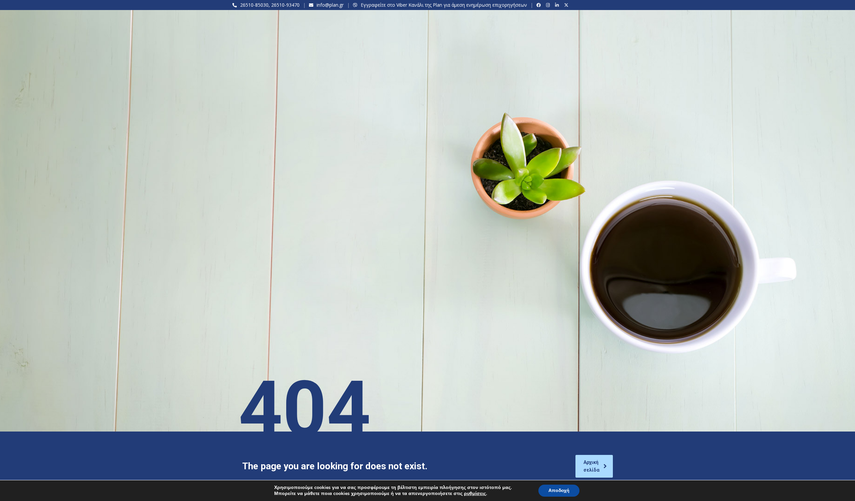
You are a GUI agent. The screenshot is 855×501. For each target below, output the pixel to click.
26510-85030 (254, 5)
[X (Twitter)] (567, 5)
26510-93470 (285, 5)
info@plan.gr (330, 5)
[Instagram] (549, 5)
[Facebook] (539, 5)
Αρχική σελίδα (591, 466)
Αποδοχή (558, 490)
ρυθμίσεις (475, 494)
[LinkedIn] (558, 5)
